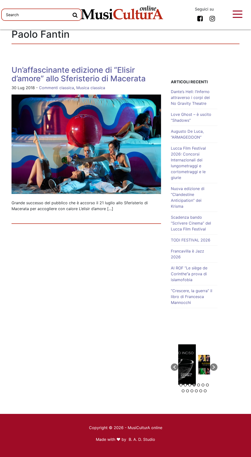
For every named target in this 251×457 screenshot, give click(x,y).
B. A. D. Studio (142, 439)
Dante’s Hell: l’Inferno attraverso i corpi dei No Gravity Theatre (190, 97)
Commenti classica (56, 87)
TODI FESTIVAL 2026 (190, 240)
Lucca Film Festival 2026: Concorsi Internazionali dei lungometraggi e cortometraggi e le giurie (188, 163)
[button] (174, 367)
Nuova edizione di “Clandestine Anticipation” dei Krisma (187, 197)
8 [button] (183, 390)
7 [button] (207, 385)
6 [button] (202, 385)
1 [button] (180, 385)
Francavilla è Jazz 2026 (187, 254)
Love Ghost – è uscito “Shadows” (191, 117)
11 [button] (196, 390)
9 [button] (187, 390)
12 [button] (200, 390)
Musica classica (90, 87)
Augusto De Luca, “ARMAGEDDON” (187, 134)
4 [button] (194, 385)
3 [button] (189, 385)
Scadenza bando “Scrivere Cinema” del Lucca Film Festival (191, 223)
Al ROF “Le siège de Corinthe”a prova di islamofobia (189, 273)
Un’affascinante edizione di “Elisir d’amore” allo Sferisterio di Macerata (79, 74)
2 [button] (185, 385)
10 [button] (191, 390)
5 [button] (198, 385)
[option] (194, 364)
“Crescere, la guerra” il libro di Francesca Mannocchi (191, 296)
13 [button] (205, 390)
